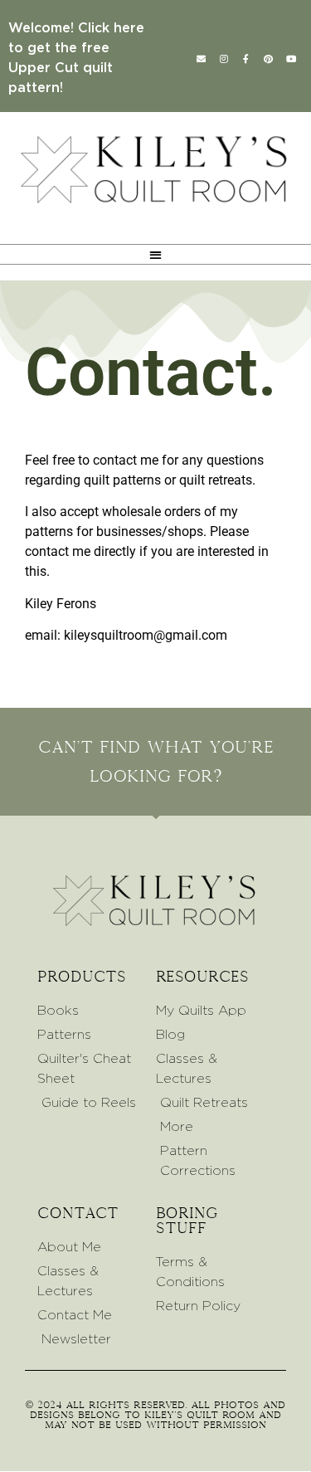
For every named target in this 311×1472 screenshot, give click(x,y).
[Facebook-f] (246, 58)
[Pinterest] (269, 58)
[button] (155, 254)
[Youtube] (291, 58)
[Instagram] (224, 58)
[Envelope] (201, 58)
